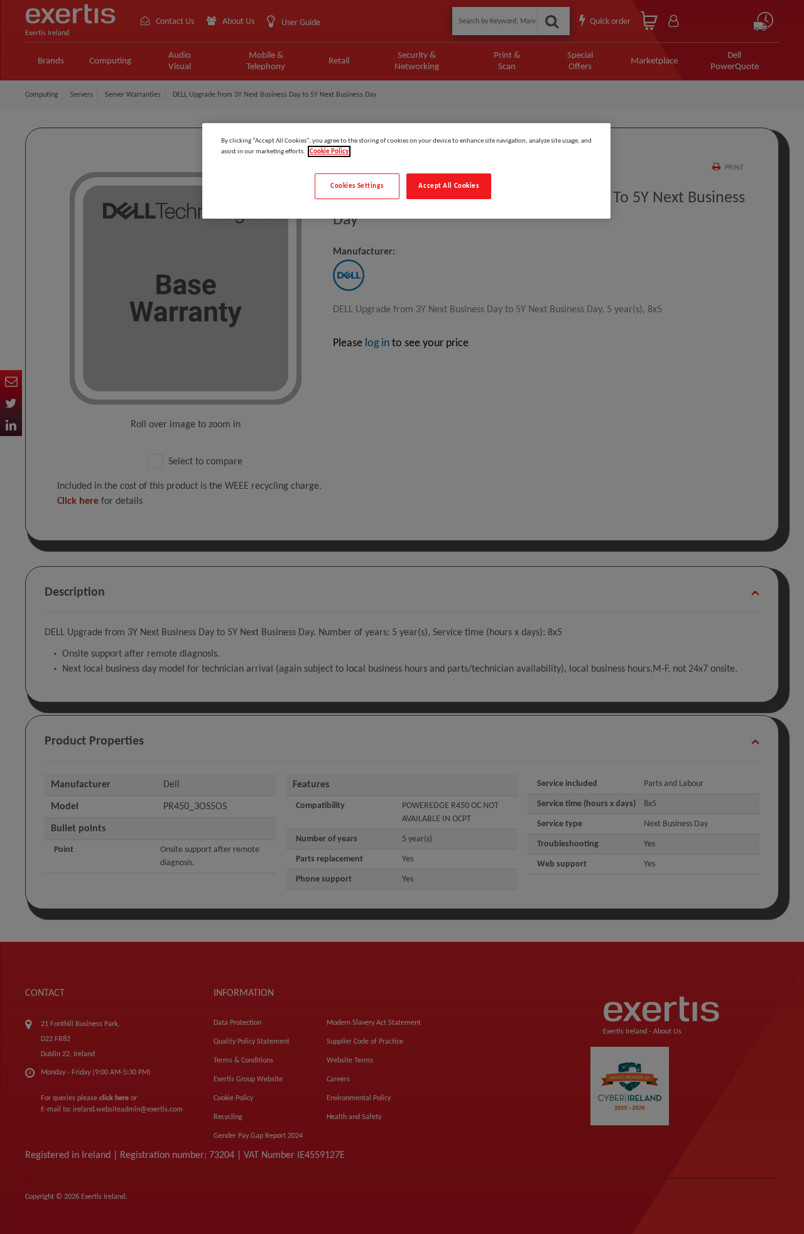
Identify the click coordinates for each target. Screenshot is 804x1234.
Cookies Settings (356, 186)
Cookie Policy (329, 151)
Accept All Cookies (448, 186)
